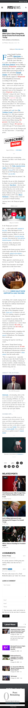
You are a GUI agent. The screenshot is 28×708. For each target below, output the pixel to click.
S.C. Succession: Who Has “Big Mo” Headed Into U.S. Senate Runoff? (17, 668)
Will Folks (6, 524)
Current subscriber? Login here (12, 703)
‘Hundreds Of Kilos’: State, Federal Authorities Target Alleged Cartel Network (17, 631)
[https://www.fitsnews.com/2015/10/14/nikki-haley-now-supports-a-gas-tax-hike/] (14, 280)
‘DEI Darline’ (13, 676)
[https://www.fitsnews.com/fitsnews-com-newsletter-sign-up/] (14, 445)
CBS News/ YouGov (8, 64)
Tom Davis (13, 185)
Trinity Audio (18, 49)
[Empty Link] (23, 624)
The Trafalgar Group (11, 111)
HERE (14, 427)
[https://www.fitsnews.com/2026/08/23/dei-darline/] (6, 678)
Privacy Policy (13, 706)
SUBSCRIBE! (19, 150)
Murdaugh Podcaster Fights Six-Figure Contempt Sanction (17, 647)
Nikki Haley (17, 56)
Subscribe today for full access (12, 701)
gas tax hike (11, 174)
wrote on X (9, 312)
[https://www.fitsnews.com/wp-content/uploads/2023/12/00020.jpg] (14, 382)
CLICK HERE (10, 429)
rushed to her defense (16, 253)
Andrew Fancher (7, 498)
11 (21, 678)
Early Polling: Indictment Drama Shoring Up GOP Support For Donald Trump (13, 520)
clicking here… (20, 454)
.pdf (13, 110)
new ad (11, 170)
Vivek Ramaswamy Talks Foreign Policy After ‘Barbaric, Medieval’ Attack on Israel (13, 494)
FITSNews (6, 42)
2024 (5, 30)
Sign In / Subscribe (23, 1)
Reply (24, 555)
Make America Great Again (13, 167)
